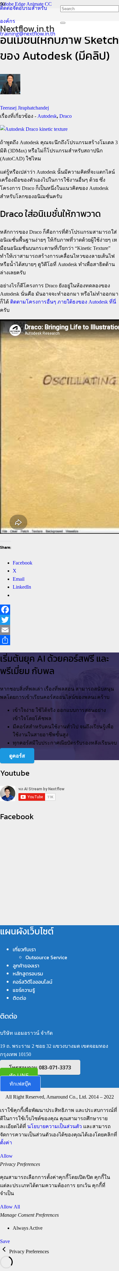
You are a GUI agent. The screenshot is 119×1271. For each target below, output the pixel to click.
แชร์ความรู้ (24, 990)
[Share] (59, 640)
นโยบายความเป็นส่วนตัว (54, 1126)
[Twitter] (59, 620)
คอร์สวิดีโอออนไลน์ (32, 982)
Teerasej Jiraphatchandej (24, 107)
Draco (65, 116)
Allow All (10, 1206)
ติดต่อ (19, 998)
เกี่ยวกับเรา (24, 949)
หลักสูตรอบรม (28, 973)
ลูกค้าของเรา (26, 965)
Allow (6, 1156)
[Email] (59, 630)
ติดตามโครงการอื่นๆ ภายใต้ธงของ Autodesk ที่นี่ (63, 301)
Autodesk (47, 116)
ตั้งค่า (6, 1142)
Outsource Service (46, 957)
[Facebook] (59, 610)
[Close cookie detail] (4, 1251)
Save (5, 1241)
